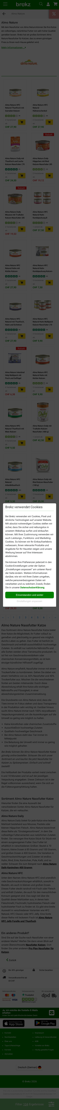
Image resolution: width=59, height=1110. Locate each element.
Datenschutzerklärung (32, 587)
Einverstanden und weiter (29, 595)
